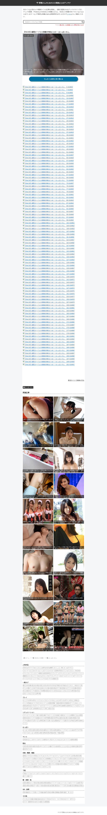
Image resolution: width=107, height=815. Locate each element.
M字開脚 (47, 718)
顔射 (61, 703)
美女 (38, 685)
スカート (80, 758)
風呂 (52, 718)
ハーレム (67, 715)
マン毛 (49, 739)
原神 (56, 670)
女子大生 (36, 688)
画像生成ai (37, 799)
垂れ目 (71, 785)
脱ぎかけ (30, 720)
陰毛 (45, 739)
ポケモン (70, 668)
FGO (60, 670)
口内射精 (66, 703)
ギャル (25, 688)
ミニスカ (25, 761)
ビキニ (43, 758)
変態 (44, 691)
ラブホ (25, 720)
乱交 (28, 718)
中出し (72, 700)
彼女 (47, 691)
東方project (46, 668)
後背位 (69, 706)
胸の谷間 (42, 733)
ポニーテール (73, 783)
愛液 (76, 739)
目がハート (60, 785)
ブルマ (25, 758)
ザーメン (72, 703)
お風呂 (60, 718)
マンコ (41, 739)
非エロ (37, 802)
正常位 (59, 706)
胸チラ (46, 715)
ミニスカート (33, 761)
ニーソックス (48, 761)
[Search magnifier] (82, 21)
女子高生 (57, 685)
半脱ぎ (73, 720)
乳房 (47, 733)
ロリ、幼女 (74, 685)
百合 (56, 691)
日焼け (81, 785)
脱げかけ (67, 720)
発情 (24, 718)
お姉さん (42, 688)
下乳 (81, 730)
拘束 (49, 792)
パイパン (67, 739)
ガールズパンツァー (67, 676)
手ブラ (76, 730)
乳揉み (30, 703)
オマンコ (35, 739)
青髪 (45, 783)
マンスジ (55, 739)
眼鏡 (24, 756)
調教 (53, 792)
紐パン (25, 776)
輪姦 (27, 792)
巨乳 (30, 730)
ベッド (62, 720)
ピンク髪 (32, 783)
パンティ (34, 773)
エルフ (31, 767)
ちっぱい (31, 733)
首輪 (77, 764)
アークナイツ (78, 676)
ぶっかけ (56, 700)
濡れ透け (65, 718)
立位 (24, 708)
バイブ (35, 703)
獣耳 (35, 767)
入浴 (78, 718)
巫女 (71, 758)
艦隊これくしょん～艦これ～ (58, 668)
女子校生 (63, 685)
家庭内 (57, 720)
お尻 (24, 746)
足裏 (77, 746)
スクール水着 (32, 758)
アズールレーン (38, 670)
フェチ (30, 749)
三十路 (59, 688)
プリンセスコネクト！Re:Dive (71, 670)
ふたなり (68, 691)
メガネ (29, 756)
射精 (50, 703)
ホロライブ (31, 668)
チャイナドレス (27, 764)
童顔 (24, 785)
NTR (56, 718)
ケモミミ (40, 767)
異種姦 (57, 792)
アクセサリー (71, 764)
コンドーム (44, 703)
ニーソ (68, 761)
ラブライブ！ (54, 673)
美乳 (34, 730)
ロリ (68, 685)
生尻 (37, 746)
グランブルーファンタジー (30, 673)
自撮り (58, 715)
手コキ (62, 700)
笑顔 (45, 785)
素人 (24, 685)
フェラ (44, 700)
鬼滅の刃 (55, 678)
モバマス (49, 678)
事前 (41, 720)
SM (24, 792)
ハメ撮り (36, 715)
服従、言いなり (68, 792)
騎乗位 (64, 706)
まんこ (30, 739)
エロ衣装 (34, 756)
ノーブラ (63, 730)
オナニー (37, 706)
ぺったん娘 (70, 730)
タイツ (45, 773)
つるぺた (25, 733)
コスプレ (40, 756)
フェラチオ (50, 700)
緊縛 (61, 792)
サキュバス (47, 767)
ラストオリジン (63, 673)
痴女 (28, 691)
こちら (69, 14)
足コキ (32, 706)
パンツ (29, 773)
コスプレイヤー (48, 756)
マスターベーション (47, 706)
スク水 (38, 758)
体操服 (48, 758)
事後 (74, 718)
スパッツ (40, 761)
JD (45, 685)
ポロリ (42, 718)
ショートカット (64, 783)
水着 (74, 756)
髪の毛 (80, 783)
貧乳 (38, 730)
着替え (81, 720)
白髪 (38, 783)
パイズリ (38, 700)
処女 (36, 691)
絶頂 (28, 706)
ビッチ (32, 691)
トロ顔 (41, 785)
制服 (81, 761)
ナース (67, 758)
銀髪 (49, 783)
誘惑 (81, 715)
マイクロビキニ (67, 756)
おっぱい (25, 730)
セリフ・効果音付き (28, 802)
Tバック (40, 773)
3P (33, 700)
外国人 (79, 688)
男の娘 (74, 691)
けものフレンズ (43, 676)
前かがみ (51, 708)
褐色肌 (76, 785)
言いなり (36, 720)
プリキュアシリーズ (55, 676)
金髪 (24, 783)
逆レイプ (37, 792)
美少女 (34, 685)
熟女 (55, 688)
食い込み (51, 720)
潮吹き (77, 700)
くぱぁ (77, 715)
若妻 (51, 688)
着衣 (41, 715)
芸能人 (64, 688)
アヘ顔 (36, 785)
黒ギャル (30, 688)
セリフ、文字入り (70, 799)
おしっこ (78, 703)
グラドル (69, 688)
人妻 (47, 688)
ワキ (53, 746)
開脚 (72, 715)
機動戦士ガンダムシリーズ (30, 676)
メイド (53, 758)
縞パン (30, 776)
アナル (47, 746)
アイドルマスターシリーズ (30, 678)
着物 (65, 764)
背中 (80, 746)
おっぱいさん (29, 387)
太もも (69, 746)
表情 (28, 785)
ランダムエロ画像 (28, 799)
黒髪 (28, 783)
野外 (77, 720)
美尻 (34, 746)
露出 (62, 715)
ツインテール (55, 783)
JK (47, 685)
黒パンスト (62, 761)
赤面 (31, 785)
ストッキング (52, 773)
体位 (55, 706)
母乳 (62, 733)
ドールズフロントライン (76, 673)
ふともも (63, 746)
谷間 (55, 730)
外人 (24, 691)
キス (39, 703)
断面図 (47, 802)
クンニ (25, 703)
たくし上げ (52, 715)
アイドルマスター (49, 670)
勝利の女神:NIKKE (44, 673)
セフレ (52, 691)
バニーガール (60, 758)
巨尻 (30, 746)
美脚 (73, 746)
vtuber (25, 668)
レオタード (36, 764)
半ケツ (42, 746)
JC (50, 685)
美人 (42, 685)
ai (42, 799)
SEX (30, 700)
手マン (67, 700)
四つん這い (30, 708)
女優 (74, 688)
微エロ (42, 802)
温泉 (71, 718)
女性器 (25, 739)
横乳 (58, 730)
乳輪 (51, 733)
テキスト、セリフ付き (57, 799)
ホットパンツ (44, 764)
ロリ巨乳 (50, 730)
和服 (58, 764)
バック (74, 706)
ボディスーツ (75, 761)
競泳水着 (78, 756)
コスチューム (57, 756)
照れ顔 (49, 785)
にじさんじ (38, 668)
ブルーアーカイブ (28, 670)
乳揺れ (37, 733)
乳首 (41, 730)
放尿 (24, 706)
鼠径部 (58, 746)
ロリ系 (80, 685)
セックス (25, 700)
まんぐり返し (44, 708)
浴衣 (61, 764)
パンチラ (32, 718)
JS (53, 685)
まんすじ (61, 739)
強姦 (42, 792)
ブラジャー (69, 773)
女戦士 (75, 758)
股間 (72, 739)
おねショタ (62, 691)
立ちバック (80, 706)
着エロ (46, 720)
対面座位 (36, 708)
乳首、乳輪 (57, 733)
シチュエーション (28, 715)
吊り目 (67, 785)
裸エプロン (52, 764)
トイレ (25, 723)
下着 (24, 773)
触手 (46, 792)
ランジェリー (61, 773)
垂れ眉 (54, 785)
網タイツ (25, 767)
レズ (40, 691)
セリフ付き (47, 799)
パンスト (55, 761)
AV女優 (29, 685)
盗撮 (38, 718)
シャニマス (42, 678)
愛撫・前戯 (56, 703)
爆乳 (45, 730)
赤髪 (41, 783)
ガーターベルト (77, 773)
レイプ (32, 792)
